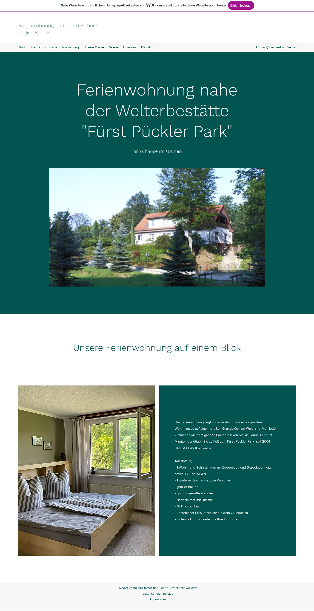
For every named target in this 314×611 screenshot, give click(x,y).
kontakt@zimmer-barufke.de (275, 47)
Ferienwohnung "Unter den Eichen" (57, 25)
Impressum (158, 599)
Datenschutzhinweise (158, 593)
